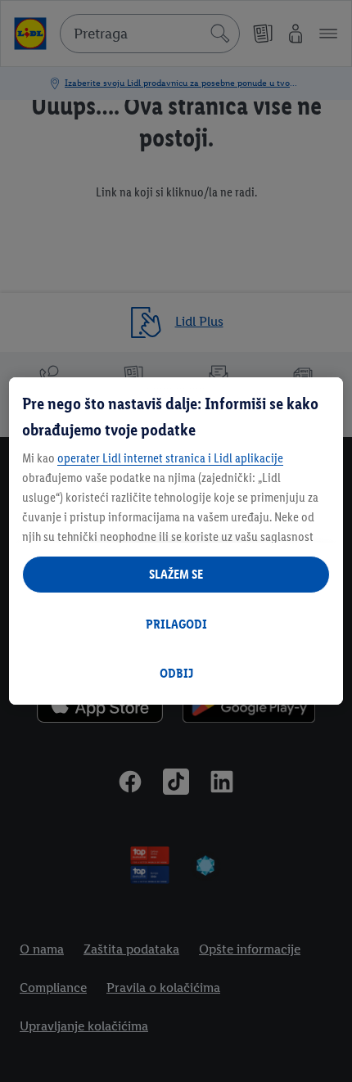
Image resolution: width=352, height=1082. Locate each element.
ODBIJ (176, 673)
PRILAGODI (176, 624)
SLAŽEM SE (176, 574)
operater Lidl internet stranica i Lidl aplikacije (170, 458)
